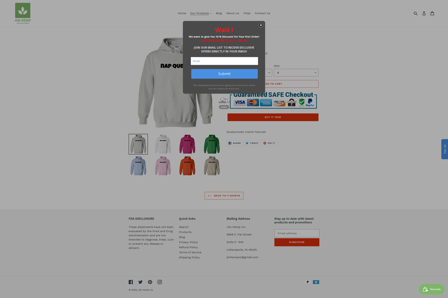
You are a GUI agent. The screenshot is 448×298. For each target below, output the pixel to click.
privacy (224, 107)
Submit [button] (224, 73)
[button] (261, 25)
